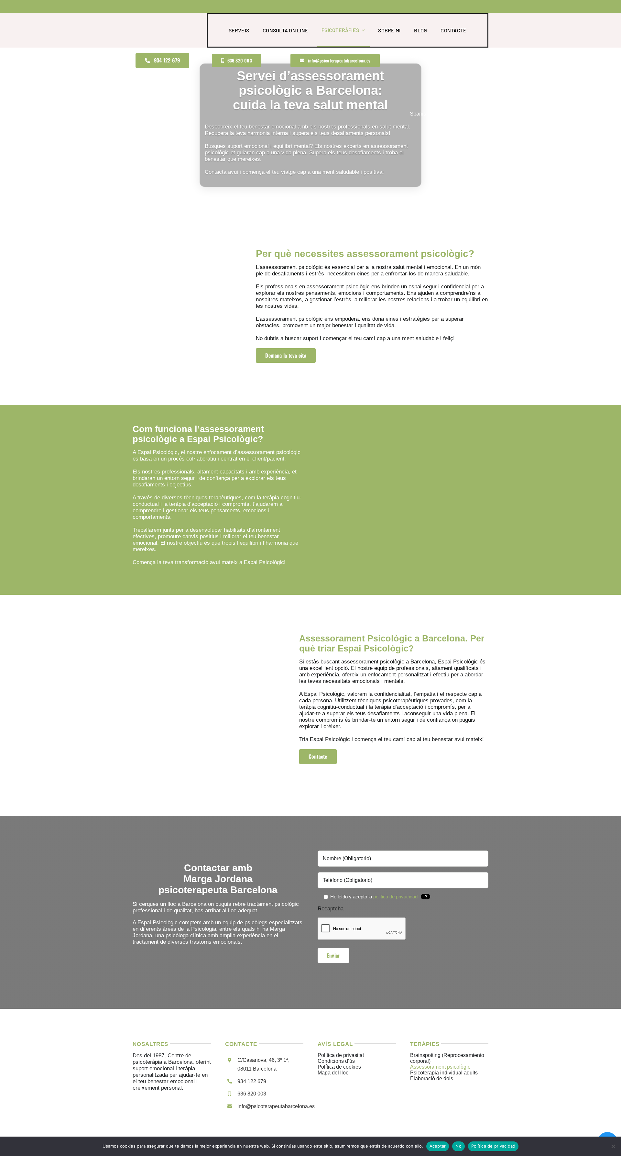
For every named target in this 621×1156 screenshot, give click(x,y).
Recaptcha (330, 909)
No (458, 1146)
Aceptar (438, 1146)
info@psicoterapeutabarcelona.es (276, 1106)
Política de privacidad (493, 1146)
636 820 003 (251, 1093)
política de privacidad (395, 896)
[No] (613, 1146)
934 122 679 (251, 1081)
